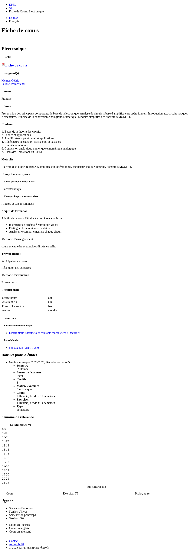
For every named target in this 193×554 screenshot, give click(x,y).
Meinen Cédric (10, 80)
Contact (13, 541)
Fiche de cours (16, 65)
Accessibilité (16, 544)
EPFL (12, 4)
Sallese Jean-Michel (13, 83)
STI (11, 8)
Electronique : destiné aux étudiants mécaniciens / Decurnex (44, 332)
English (13, 17)
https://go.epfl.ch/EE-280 (24, 347)
